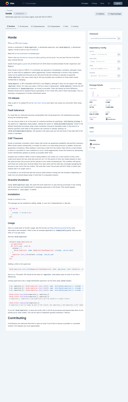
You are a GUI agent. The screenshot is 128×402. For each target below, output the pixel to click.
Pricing (94, 3)
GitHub (91, 132)
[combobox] (41, 3)
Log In (118, 3)
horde (9, 13)
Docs (102, 3)
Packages (84, 3)
